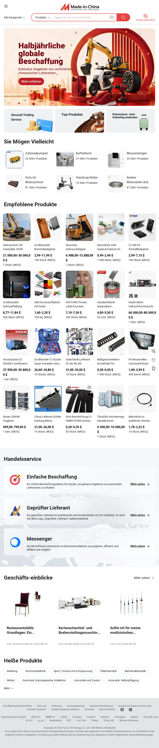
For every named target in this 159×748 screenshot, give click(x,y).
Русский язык (151, 716)
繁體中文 (50, 716)
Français (77, 716)
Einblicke (89, 709)
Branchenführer (107, 709)
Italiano (134, 716)
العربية (41, 720)
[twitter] (130, 709)
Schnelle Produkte (36, 709)
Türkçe (94, 720)
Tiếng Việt (108, 720)
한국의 (29, 720)
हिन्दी (69, 720)
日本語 (63, 716)
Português (119, 716)
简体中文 (36, 716)
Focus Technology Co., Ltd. (77, 727)
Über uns (41, 705)
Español (91, 716)
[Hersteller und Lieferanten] (79, 6)
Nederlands (55, 720)
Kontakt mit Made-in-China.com (134, 705)
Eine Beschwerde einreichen (17, 705)
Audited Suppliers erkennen (65, 709)
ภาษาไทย (81, 720)
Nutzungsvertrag (76, 705)
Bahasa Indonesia (128, 720)
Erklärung (57, 705)
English (22, 716)
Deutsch (105, 716)
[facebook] (122, 709)
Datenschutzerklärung (101, 705)
